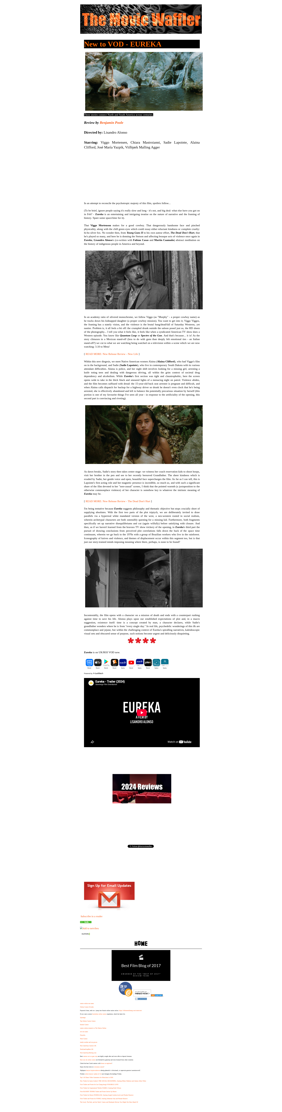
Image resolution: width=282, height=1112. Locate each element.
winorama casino (99, 1067)
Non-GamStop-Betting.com (88, 1053)
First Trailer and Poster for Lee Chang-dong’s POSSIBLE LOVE (99, 1084)
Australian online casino (99, 1014)
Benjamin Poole (111, 123)
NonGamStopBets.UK (86, 1049)
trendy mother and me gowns (88, 1042)
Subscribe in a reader (92, 916)
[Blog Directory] (157, 995)
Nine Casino (83, 1038)
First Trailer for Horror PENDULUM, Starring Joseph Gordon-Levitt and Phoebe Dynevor (106, 1095)
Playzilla (82, 1035)
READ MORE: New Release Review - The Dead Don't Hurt (118, 501)
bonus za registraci (106, 1063)
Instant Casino (84, 1024)
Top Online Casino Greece (87, 1021)
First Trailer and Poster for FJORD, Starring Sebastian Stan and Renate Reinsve (103, 1098)
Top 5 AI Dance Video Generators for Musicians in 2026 (96, 1077)
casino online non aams (87, 1003)
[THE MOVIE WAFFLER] (86, 922)
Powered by (88, 673)
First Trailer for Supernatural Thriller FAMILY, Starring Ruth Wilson (100, 1088)
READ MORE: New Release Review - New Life (112, 354)
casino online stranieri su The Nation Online (93, 1028)
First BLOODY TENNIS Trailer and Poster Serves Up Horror (98, 1091)
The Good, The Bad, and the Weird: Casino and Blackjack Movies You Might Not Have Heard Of (109, 1102)
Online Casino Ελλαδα (87, 1007)
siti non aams (84, 1031)
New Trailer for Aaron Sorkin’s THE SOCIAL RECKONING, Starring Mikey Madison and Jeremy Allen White (113, 1081)
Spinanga (82, 1017)
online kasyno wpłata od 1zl (93, 1074)
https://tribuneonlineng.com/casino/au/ (130, 1010)
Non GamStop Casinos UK (88, 1046)
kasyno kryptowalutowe (93, 1070)
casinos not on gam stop (90, 1056)
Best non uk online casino (87, 1060)
